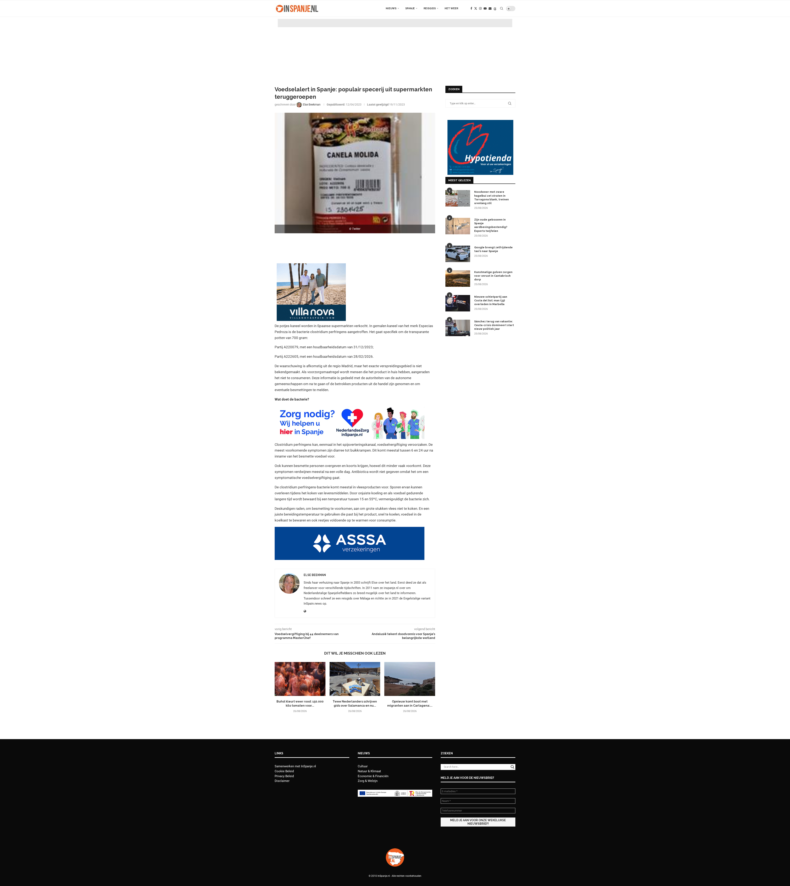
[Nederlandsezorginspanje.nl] (349, 409)
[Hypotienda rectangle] (480, 122)
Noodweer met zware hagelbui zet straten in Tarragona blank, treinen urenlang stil (491, 197)
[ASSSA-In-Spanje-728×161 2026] (349, 530)
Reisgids (430, 8)
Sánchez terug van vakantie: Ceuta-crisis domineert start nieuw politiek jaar (494, 325)
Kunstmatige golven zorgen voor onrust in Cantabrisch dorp (493, 276)
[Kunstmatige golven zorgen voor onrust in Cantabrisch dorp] (457, 278)
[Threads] (495, 8)
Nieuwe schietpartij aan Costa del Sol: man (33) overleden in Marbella (490, 300)
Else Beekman (315, 575)
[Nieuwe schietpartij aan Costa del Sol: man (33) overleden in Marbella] (457, 303)
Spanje (410, 8)
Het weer (451, 8)
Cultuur (363, 766)
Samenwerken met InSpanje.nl (295, 766)
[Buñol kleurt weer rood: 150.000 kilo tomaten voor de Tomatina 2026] (300, 679)
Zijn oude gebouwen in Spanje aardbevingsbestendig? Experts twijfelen (490, 225)
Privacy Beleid (284, 776)
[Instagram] (480, 8)
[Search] (502, 8)
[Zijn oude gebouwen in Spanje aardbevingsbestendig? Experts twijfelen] (457, 226)
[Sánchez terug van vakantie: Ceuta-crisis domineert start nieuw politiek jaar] (457, 328)
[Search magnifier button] (512, 767)
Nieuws (391, 8)
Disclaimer (282, 781)
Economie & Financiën (373, 776)
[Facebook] (471, 8)
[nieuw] (311, 266)
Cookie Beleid (284, 771)
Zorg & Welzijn (368, 781)
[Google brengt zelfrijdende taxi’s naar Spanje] (457, 254)
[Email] (490, 8)
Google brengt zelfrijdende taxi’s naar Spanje (493, 249)
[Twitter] (475, 8)
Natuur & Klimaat (369, 771)
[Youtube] (485, 8)
